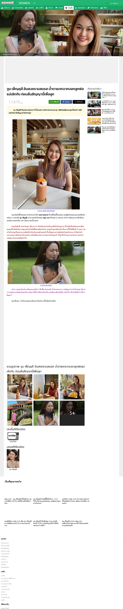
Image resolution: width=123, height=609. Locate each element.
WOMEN (24, 3)
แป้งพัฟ (3, 565)
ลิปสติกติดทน (5, 548)
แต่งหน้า (31, 8)
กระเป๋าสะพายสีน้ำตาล (8, 578)
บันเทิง (70, 8)
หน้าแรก (7, 8)
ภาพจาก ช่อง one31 (46, 285)
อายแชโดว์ (4, 562)
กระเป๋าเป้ (4, 595)
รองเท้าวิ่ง (4, 586)
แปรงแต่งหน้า (5, 554)
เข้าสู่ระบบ (115, 3)
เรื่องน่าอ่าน (94, 8)
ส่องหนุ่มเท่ (81, 8)
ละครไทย (13, 442)
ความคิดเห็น (55, 102)
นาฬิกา (3, 576)
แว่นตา (3, 592)
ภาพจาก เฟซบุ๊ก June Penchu (46, 211)
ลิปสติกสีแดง (5, 567)
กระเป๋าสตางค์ (5, 589)
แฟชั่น (41, 8)
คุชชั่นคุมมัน (4, 556)
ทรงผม (60, 8)
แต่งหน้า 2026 (5, 551)
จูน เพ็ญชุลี (13, 469)
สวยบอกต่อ (19, 8)
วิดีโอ (105, 8)
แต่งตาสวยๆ (5, 543)
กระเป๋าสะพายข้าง (6, 584)
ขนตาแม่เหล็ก (5, 546)
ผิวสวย (51, 8)
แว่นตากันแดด (5, 597)
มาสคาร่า (3, 559)
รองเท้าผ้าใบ (5, 581)
